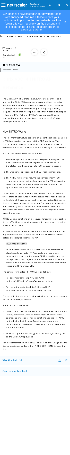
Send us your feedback (15, 371)
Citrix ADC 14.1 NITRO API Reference (43, 36)
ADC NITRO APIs (14, 36)
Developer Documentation (37, 5)
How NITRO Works (10, 69)
